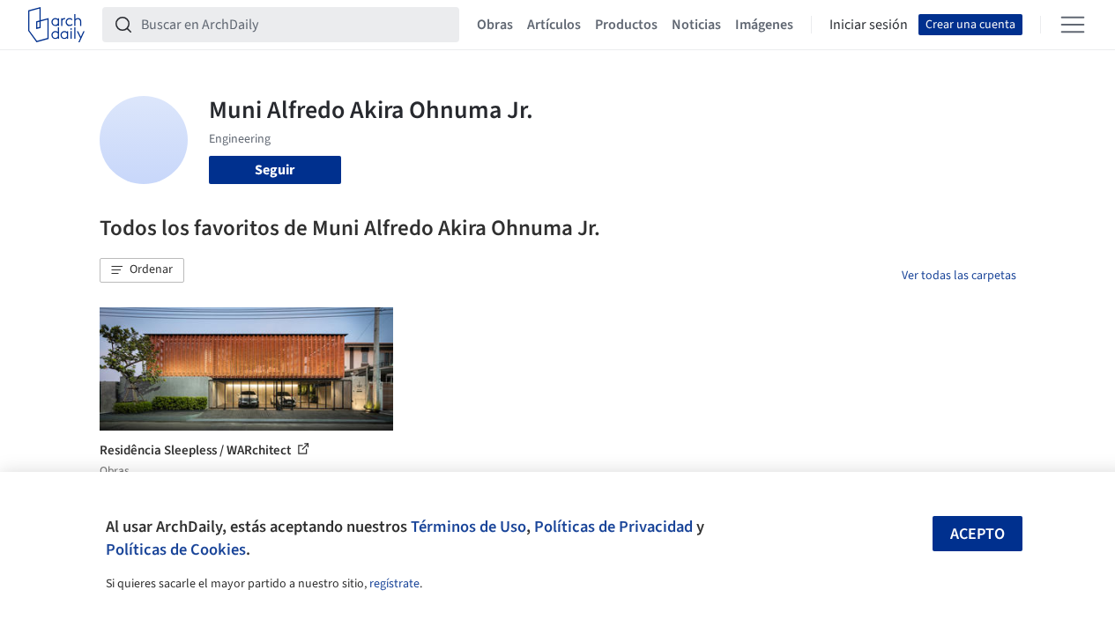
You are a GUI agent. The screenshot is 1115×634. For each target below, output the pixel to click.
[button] (142, 270)
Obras (495, 24)
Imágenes (764, 24)
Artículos (554, 24)
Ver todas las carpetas (959, 275)
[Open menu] (1073, 25)
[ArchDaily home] (56, 24)
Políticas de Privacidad (613, 526)
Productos (626, 24)
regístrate (394, 584)
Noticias (696, 24)
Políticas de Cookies (176, 549)
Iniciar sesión (868, 24)
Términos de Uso (468, 526)
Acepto (977, 534)
